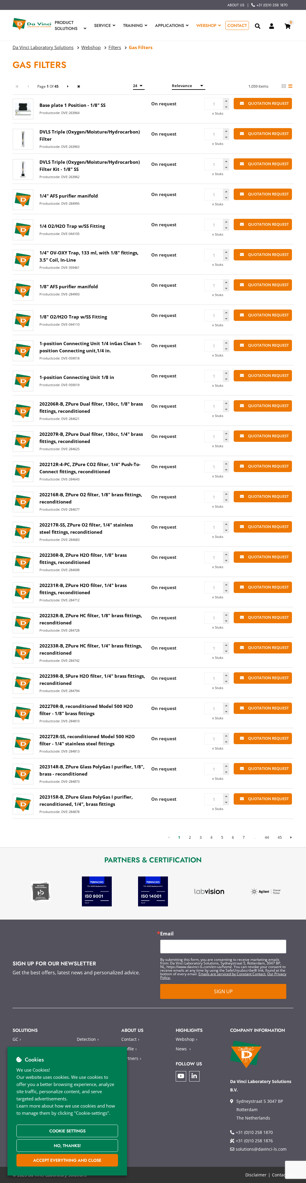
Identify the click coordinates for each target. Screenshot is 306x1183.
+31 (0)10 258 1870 (271, 5)
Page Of (48, 86)
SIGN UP (223, 991)
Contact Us (282, 1175)
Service (102, 25)
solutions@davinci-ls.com (261, 1149)
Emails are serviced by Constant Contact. (232, 973)
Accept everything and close (67, 1160)
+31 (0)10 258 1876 (254, 1140)
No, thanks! (67, 1146)
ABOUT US (235, 5)
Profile (127, 1049)
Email (167, 933)
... (254, 837)
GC (15, 1039)
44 (267, 837)
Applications (169, 25)
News (181, 1049)
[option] (41, 892)
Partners (129, 1058)
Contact (237, 25)
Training (133, 25)
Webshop (206, 25)
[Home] (32, 24)
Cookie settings (67, 1131)
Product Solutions (66, 25)
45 (280, 837)
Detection (86, 1039)
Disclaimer (256, 1175)
